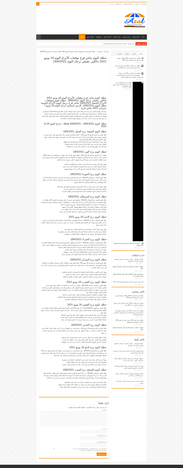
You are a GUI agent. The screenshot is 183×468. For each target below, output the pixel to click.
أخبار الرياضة (107, 37)
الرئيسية (137, 4)
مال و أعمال (117, 37)
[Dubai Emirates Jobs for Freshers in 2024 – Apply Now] (142, 243)
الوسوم (119, 54)
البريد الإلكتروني (101, 435)
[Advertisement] (74, 79)
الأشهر (141, 54)
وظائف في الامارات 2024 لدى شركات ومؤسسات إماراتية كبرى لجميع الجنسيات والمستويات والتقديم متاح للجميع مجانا (129, 75)
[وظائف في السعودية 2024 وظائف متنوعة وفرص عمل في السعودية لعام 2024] (142, 58)
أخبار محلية (136, 37)
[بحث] (37, 4)
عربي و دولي (126, 37)
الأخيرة (134, 54)
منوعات (82, 37)
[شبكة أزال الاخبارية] (134, 19)
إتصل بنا (144, 4)
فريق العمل (118, 4)
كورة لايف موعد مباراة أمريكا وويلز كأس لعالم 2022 (128, 282)
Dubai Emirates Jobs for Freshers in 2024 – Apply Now (119, 44)
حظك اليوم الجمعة (77, 111)
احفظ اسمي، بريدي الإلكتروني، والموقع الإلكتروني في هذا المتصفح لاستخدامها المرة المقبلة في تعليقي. (90, 449)
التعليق (104, 410)
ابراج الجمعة (98, 155)
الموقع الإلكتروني (102, 442)
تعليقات (127, 54)
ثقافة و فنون (90, 37)
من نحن (111, 4)
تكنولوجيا (98, 37)
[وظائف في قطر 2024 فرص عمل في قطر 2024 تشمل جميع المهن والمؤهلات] (138, 161)
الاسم (104, 429)
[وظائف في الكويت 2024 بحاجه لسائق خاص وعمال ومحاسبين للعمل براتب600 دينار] (142, 66)
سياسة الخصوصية (128, 4)
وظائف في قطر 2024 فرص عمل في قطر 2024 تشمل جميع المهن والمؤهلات (122, 84)
